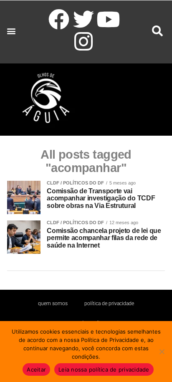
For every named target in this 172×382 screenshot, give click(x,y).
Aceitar (36, 369)
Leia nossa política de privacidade (103, 369)
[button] (11, 31)
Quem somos (53, 303)
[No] (161, 351)
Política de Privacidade (109, 303)
